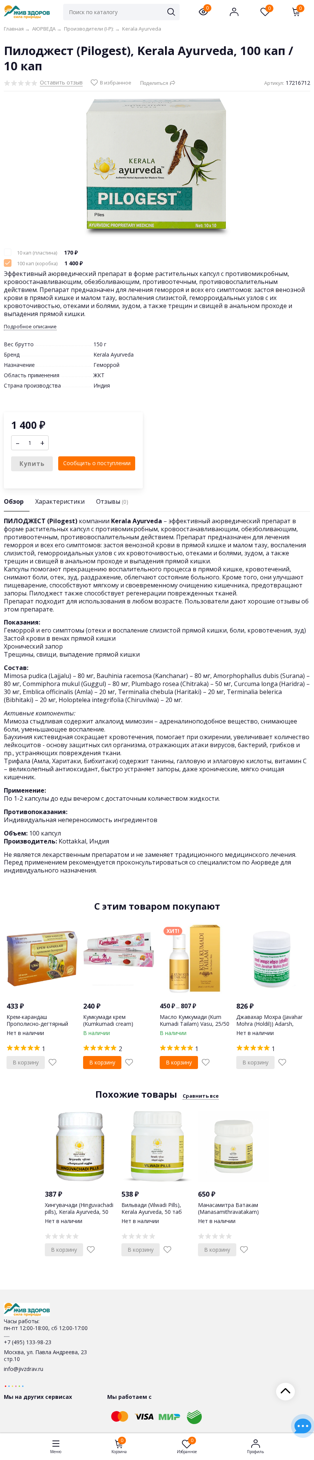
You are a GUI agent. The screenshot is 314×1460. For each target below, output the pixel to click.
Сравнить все (201, 1095)
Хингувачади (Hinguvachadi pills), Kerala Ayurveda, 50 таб (79, 1211)
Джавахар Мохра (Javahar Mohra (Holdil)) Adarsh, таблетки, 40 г (269, 1023)
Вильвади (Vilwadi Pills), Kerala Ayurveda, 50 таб (151, 1208)
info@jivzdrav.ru (23, 1368)
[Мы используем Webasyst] (14, 1385)
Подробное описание (30, 326)
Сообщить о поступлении (97, 463)
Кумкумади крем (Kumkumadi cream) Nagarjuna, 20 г (108, 1023)
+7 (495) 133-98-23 (27, 1342)
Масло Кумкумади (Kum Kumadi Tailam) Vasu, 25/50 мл (194, 1023)
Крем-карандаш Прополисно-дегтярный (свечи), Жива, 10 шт (37, 1023)
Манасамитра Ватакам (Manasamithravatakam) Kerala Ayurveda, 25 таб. (229, 1211)
